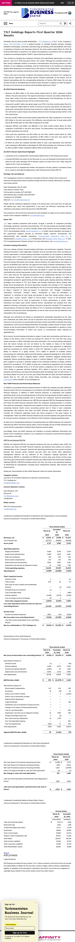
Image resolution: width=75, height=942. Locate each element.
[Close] (36, 902)
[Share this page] (70, 23)
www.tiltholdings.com (36, 215)
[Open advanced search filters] (65, 23)
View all (70, 3)
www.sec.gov (8, 379)
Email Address (11, 924)
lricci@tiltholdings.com (11, 483)
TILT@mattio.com (10, 509)
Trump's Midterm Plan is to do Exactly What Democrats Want (28, 3)
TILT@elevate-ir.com (11, 496)
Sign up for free (20, 933)
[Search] (60, 23)
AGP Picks (6, 3)
